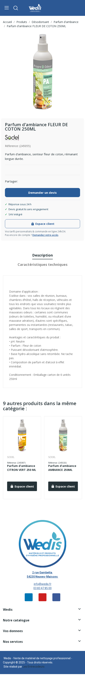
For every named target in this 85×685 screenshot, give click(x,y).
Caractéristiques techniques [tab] (42, 264)
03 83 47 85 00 (42, 588)
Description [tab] (42, 255)
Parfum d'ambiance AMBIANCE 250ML (62, 468)
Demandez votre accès (45, 235)
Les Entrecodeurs (33, 666)
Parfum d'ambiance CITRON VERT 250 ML (21, 468)
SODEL (10, 457)
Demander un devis (42, 193)
